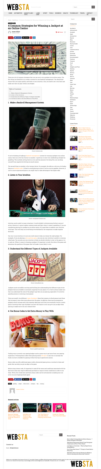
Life (71, 86)
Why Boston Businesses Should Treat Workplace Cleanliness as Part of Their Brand (86, 139)
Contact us (89, 13)
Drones (72, 51)
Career (72, 45)
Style (71, 103)
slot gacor (44, 355)
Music (71, 90)
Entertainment (74, 57)
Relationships (74, 97)
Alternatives (73, 30)
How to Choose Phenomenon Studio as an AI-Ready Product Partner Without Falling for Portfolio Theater (86, 201)
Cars (71, 47)
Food (71, 63)
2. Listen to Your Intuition (17, 95)
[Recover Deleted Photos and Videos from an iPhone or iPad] (15, 404)
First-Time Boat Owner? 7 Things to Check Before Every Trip (86, 157)
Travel (82, 13)
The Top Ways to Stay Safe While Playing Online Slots (44, 415)
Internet (72, 78)
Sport (45, 13)
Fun (71, 65)
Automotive (18, 13)
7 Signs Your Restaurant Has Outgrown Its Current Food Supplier (86, 183)
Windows (72, 119)
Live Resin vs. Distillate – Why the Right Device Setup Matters (86, 148)
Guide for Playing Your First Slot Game (59, 415)
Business (58, 13)
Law (71, 82)
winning (42, 383)
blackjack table (18, 168)
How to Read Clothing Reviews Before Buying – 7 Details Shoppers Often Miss (86, 129)
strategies (33, 383)
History (72, 72)
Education (73, 55)
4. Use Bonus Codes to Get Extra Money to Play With (24, 98)
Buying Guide (74, 43)
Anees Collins (16, 31)
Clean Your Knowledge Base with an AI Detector (86, 175)
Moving (72, 88)
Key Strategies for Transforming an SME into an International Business (86, 191)
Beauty (72, 38)
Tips (14, 23)
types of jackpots (32, 298)
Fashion (72, 59)
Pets (71, 96)
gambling (15, 383)
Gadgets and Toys (28, 13)
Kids (71, 80)
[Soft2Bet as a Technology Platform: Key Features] (30, 404)
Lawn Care (38, 13)
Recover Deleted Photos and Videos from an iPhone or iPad (14, 416)
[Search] (93, 7)
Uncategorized (74, 113)
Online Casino (26, 383)
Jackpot (20, 383)
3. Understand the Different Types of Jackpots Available (25, 96)
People (72, 94)
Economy (72, 53)
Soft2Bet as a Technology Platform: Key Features (27, 416)
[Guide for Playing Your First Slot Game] (59, 404)
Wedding (72, 117)
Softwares (73, 99)
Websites (72, 115)
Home (10, 13)
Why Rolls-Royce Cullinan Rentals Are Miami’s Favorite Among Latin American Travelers (86, 166)
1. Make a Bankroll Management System (21, 93)
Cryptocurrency (74, 49)
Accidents (73, 28)
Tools (51, 13)
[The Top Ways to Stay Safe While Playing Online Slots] (44, 404)
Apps (71, 34)
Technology (74, 13)
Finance (72, 61)
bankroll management (33, 155)
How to (72, 76)
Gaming (72, 69)
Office (71, 92)
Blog (71, 40)
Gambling (15, 20)
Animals (72, 32)
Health (65, 13)
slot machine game (31, 238)
